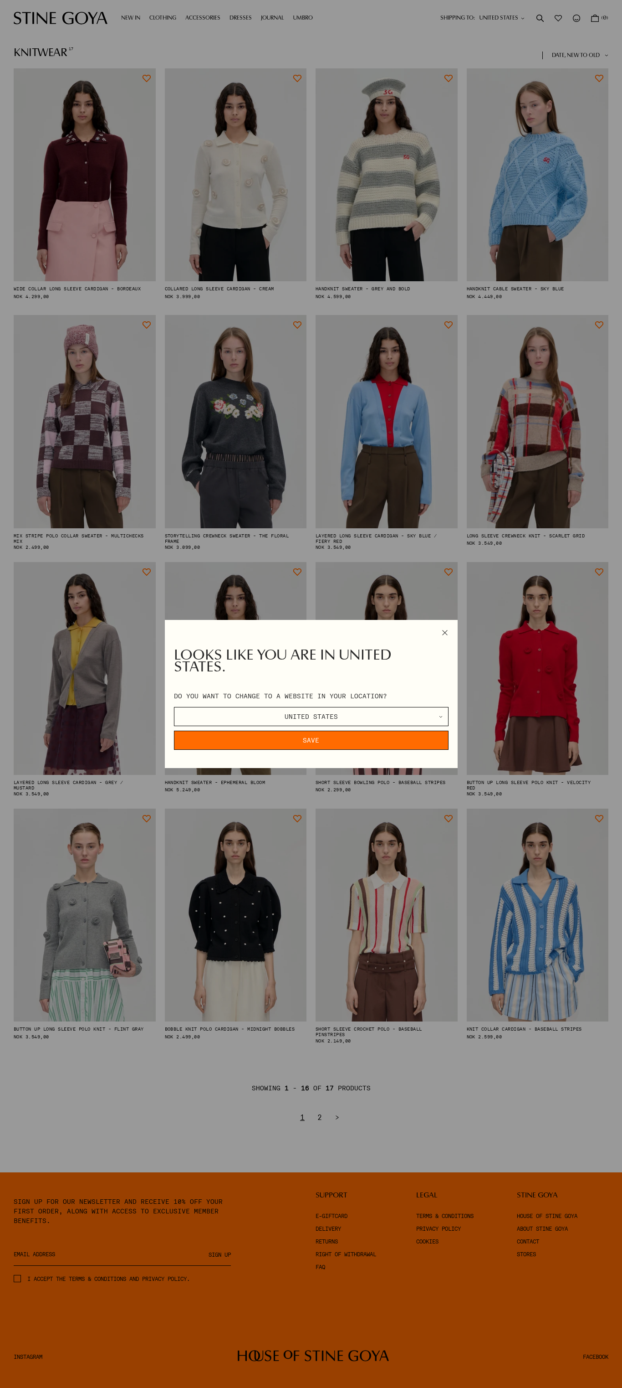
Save (311, 740)
